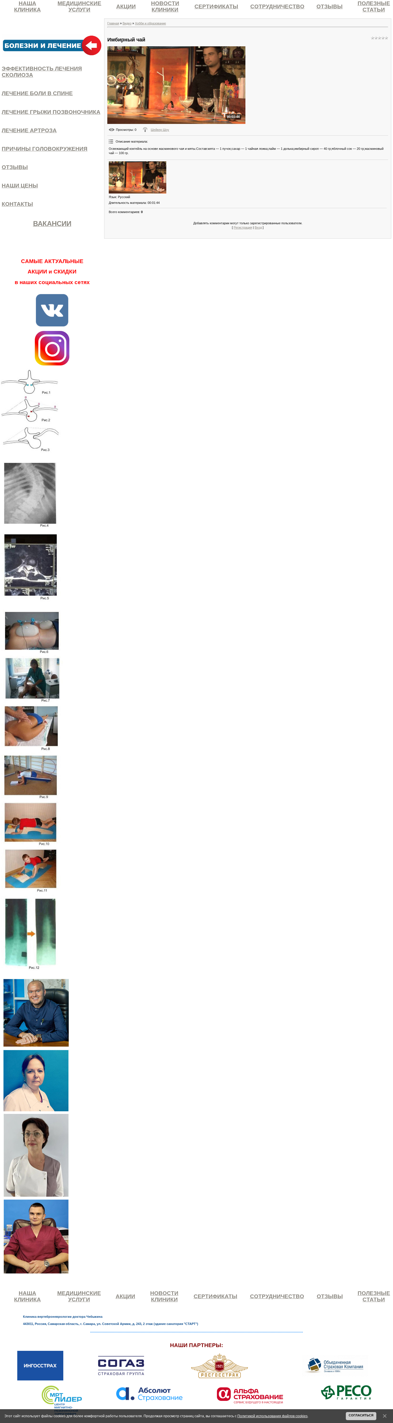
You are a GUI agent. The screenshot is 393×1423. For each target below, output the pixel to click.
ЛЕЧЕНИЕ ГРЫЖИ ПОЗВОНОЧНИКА (51, 112)
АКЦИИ (126, 6)
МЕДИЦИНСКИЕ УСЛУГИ (79, 6)
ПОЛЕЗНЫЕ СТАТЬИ (374, 6)
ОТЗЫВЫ (329, 6)
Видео (127, 23)
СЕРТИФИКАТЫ (216, 6)
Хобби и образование (150, 23)
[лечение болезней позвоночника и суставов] (52, 45)
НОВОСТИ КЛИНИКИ (165, 6)
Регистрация (243, 227)
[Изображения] (137, 177)
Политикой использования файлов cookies (272, 1416)
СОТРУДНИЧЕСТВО (277, 6)
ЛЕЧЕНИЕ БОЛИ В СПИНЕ (37, 93)
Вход (258, 227)
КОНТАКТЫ (17, 204)
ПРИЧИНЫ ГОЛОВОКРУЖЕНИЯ (44, 149)
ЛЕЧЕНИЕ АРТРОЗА (29, 130)
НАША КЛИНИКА (27, 6)
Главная (113, 23)
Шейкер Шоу (160, 129)
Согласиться (361, 1415)
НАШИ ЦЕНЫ (20, 186)
